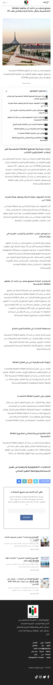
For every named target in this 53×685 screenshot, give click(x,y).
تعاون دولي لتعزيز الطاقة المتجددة (31, 133)
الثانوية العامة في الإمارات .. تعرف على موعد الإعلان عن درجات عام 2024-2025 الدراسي (23, 581)
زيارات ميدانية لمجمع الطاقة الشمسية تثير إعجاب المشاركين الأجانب (27, 98)
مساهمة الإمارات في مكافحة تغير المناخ (29, 124)
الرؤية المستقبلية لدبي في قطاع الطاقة (29, 129)
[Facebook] (48, 677)
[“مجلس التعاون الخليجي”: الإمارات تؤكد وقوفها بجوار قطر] (45, 562)
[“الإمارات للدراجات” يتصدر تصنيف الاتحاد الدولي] (45, 541)
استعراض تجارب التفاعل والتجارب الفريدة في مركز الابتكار (29, 112)
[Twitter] (44, 677)
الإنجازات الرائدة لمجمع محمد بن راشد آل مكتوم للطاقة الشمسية (28, 119)
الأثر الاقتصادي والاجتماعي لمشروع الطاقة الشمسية (30, 139)
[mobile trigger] (48, 2)
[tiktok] (36, 677)
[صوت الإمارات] (26, 2)
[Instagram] (40, 677)
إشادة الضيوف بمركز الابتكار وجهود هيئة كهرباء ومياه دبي (28, 105)
